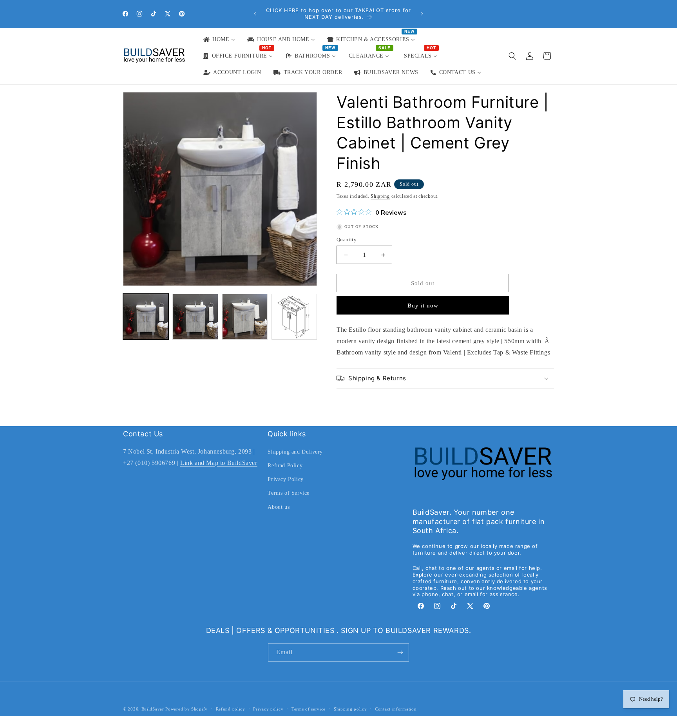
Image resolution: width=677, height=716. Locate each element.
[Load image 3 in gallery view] (245, 316)
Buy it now (422, 305)
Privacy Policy (285, 479)
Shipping (380, 196)
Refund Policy (285, 465)
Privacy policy (268, 709)
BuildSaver (152, 709)
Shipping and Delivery (295, 452)
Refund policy (230, 709)
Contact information (395, 709)
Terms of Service (289, 493)
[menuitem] (219, 39)
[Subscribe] (400, 652)
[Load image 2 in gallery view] (195, 316)
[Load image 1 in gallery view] (145, 316)
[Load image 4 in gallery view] (294, 316)
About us (279, 507)
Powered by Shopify (186, 709)
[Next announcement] (422, 13)
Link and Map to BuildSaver (218, 462)
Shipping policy (350, 709)
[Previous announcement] (255, 13)
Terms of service (308, 709)
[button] (512, 56)
